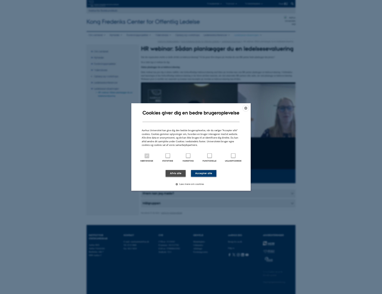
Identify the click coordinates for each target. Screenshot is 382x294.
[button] (191, 184)
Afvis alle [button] (175, 173)
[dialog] (191, 147)
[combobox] (245, 108)
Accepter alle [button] (203, 173)
